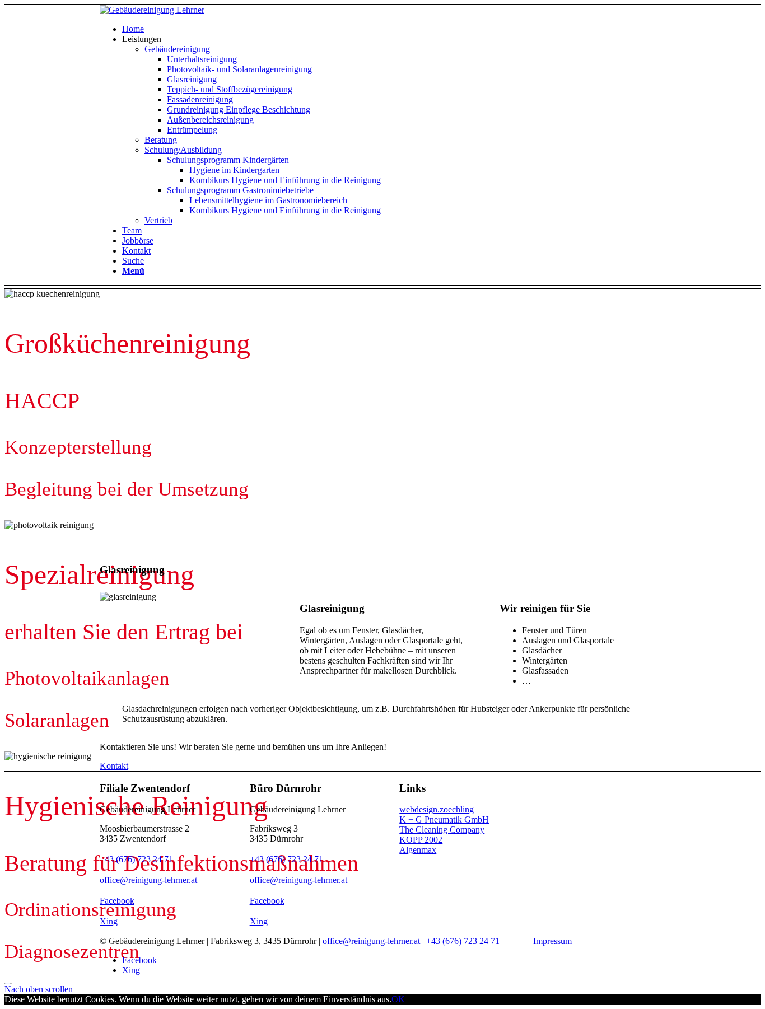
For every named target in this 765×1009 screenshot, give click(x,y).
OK (398, 999)
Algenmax (417, 849)
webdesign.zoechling (436, 809)
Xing (109, 921)
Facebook (117, 900)
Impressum (552, 941)
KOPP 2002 (420, 839)
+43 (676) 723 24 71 (136, 859)
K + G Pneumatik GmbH (444, 819)
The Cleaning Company (441, 829)
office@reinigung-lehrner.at (148, 880)
